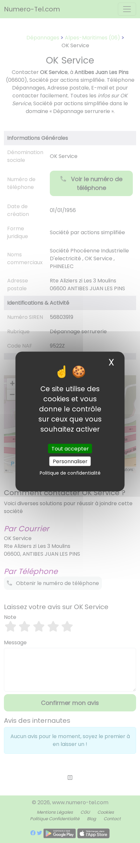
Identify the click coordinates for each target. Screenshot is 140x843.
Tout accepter (70, 448)
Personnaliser (70, 461)
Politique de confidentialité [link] (70, 472)
